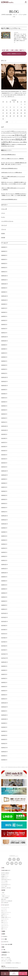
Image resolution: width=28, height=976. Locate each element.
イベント (3, 213)
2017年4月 (3, 645)
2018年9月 (3, 576)
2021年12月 (3, 426)
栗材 (26, 142)
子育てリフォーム (4, 927)
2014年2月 (3, 743)
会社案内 (3, 933)
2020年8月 (3, 483)
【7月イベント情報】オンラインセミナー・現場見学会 (12, 158)
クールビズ (19, 131)
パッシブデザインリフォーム (7, 221)
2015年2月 (3, 710)
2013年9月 (3, 755)
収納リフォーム (4, 928)
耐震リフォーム (4, 915)
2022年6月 (3, 401)
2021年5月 (3, 450)
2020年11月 (3, 475)
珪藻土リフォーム (4, 922)
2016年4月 (3, 686)
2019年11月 (3, 519)
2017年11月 (3, 617)
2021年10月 (3, 430)
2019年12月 (3, 515)
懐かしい (18, 142)
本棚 (24, 142)
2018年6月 (3, 588)
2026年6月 (3, 251)
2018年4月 (3, 597)
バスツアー (24, 132)
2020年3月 (3, 503)
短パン (10, 144)
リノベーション (4, 909)
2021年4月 (3, 454)
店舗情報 (3, 931)
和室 (14, 139)
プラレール (14, 137)
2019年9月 (3, 527)
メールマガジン (4, 936)
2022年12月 (3, 377)
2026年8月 (3, 247)
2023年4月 (3, 365)
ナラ (21, 132)
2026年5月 (3, 255)
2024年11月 (3, 300)
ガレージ (15, 131)
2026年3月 (3, 263)
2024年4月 (3, 320)
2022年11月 (3, 381)
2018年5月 (3, 592)
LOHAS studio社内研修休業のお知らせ (9, 199)
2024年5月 (3, 316)
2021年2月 (3, 462)
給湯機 (13, 144)
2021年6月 (3, 446)
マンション (3, 894)
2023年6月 (3, 357)
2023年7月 (3, 352)
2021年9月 (3, 434)
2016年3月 (3, 690)
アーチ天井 (11, 131)
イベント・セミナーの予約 (6, 959)
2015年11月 (3, 706)
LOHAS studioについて (6, 870)
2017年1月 (3, 658)
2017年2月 (3, 654)
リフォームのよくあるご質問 (7, 944)
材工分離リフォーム (4, 874)
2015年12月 (3, 702)
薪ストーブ (16, 144)
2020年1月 (3, 511)
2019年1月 (3, 560)
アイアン (2, 131)
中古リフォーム (4, 910)
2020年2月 (3, 507)
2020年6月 (3, 491)
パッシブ (6, 135)
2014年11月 (3, 715)
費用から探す (3, 899)
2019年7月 (3, 536)
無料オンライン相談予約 (5, 957)
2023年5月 (3, 361)
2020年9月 (3, 479)
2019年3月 (3, 552)
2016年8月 (3, 670)
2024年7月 (3, 308)
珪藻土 (3, 144)
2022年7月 (3, 397)
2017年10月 (3, 621)
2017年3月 (3, 649)
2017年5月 (3, 641)
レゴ (17, 137)
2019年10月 (3, 523)
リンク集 (3, 949)
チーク (17, 132)
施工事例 (3, 890)
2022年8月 (3, 393)
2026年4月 (3, 259)
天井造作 (13, 142)
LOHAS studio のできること (6, 879)
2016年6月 (3, 678)
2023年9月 (3, 344)
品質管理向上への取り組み (6, 887)
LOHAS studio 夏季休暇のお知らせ (8, 154)
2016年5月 (3, 682)
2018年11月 (3, 568)
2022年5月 (3, 405)
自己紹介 (3, 233)
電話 (5, 973)
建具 (16, 142)
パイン (3, 135)
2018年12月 (3, 564)
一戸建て (2, 892)
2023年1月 (3, 373)
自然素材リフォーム (4, 876)
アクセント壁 (4, 209)
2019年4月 (3, 548)
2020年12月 (3, 470)
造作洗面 (3, 237)
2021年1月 (3, 466)
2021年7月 (3, 442)
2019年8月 (3, 531)
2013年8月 (3, 759)
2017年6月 (3, 637)
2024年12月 (3, 296)
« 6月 (7, 121)
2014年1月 (3, 747)
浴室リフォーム (4, 920)
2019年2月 (3, 556)
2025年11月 (3, 279)
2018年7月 (3, 584)
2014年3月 (3, 739)
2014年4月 (3, 735)
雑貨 (25, 144)
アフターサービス (4, 882)
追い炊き (22, 144)
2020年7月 (3, 487)
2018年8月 (3, 580)
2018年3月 (3, 601)
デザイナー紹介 (4, 886)
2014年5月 (3, 731)
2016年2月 (3, 694)
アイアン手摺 (6, 131)
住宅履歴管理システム (6, 952)
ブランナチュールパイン (6, 137)
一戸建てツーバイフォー (5, 896)
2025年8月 (3, 291)
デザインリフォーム (4, 925)
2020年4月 (3, 499)
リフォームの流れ (4, 881)
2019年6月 (3, 540)
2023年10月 (3, 340)
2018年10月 (3, 572)
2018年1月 (3, 609)
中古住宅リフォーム (4, 914)
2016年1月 (3, 698)
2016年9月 (3, 666)
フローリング (20, 135)
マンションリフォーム (5, 907)
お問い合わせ (4, 954)
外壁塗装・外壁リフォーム (6, 917)
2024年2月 (3, 328)
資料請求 (14, 973)
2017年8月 (3, 629)
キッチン (3, 217)
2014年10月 (3, 719)
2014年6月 (3, 727)
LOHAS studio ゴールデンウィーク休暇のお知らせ (11, 172)
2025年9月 (3, 287)
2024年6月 (3, 312)
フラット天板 (11, 135)
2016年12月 (3, 662)
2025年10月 (3, 283)
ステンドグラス (6, 132)
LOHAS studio (7, 2)
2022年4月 (3, 409)
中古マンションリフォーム (6, 912)
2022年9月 (3, 389)
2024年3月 (3, 324)
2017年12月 (3, 613)
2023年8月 (3, 348)
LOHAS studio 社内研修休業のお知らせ (9, 168)
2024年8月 (3, 304)
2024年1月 (3, 332)
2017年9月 (3, 625)
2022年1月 (3, 422)
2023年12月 (3, 336)
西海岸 (20, 144)
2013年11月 (3, 751)
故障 (21, 142)
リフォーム (3, 229)
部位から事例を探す (4, 902)
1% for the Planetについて (5, 884)
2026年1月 (3, 271)
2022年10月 (3, 385)
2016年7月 (3, 674)
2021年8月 (3, 438)
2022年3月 (3, 413)
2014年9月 (3, 723)
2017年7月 (3, 633)
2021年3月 (3, 458)
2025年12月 (3, 275)
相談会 (7, 144)
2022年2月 (3, 418)
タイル (14, 132)
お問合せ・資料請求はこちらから (14, 53)
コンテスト (23, 131)
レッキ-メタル (20, 137)
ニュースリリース (5, 941)
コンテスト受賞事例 (4, 897)
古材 (12, 139)
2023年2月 (3, 369)
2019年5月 (3, 544)
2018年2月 (3, 605)
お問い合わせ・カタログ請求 (6, 960)
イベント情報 (4, 939)
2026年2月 (3, 267)
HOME (3, 867)
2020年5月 (3, 495)
